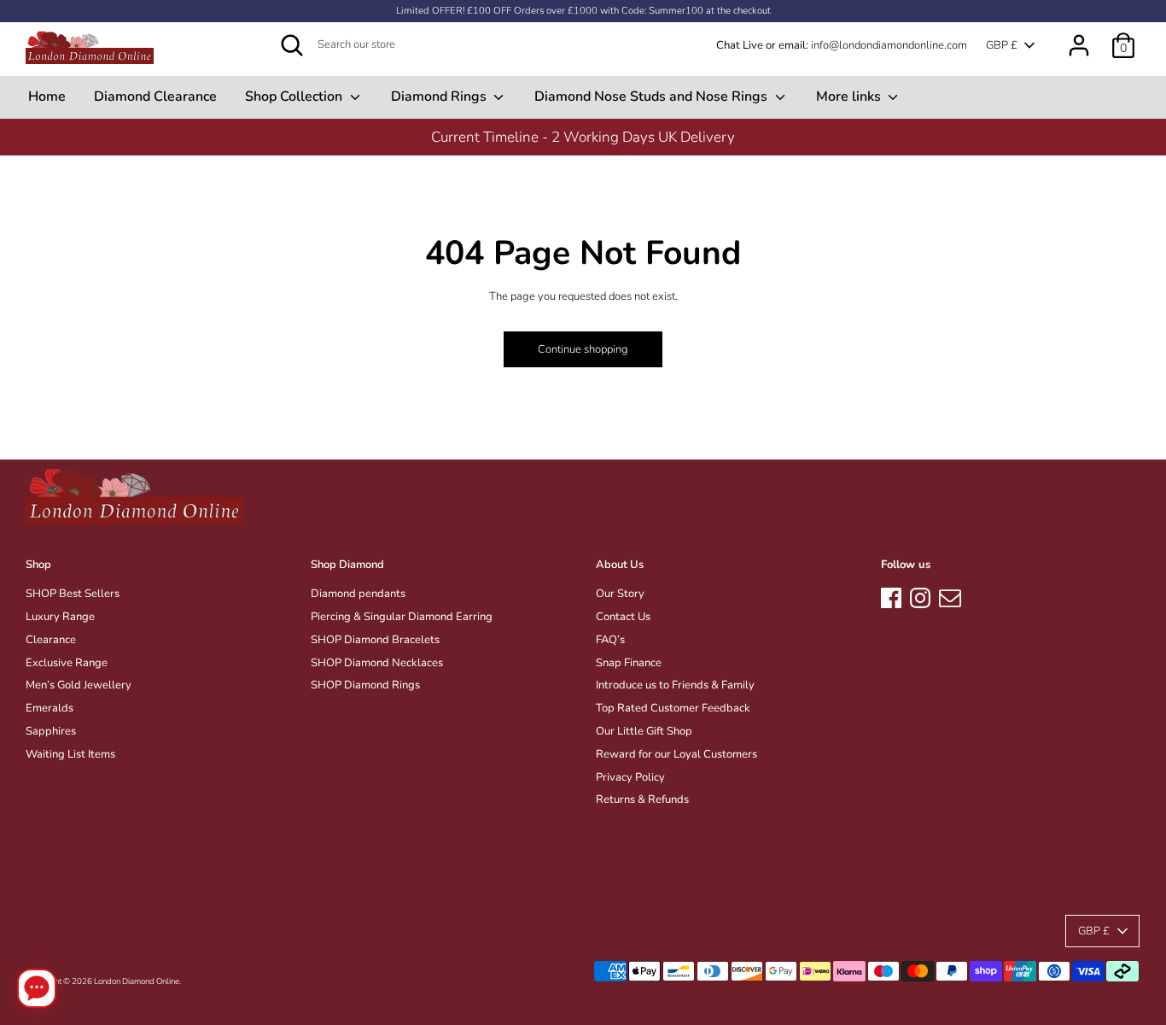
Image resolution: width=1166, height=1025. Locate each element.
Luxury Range (60, 616)
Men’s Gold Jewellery (78, 685)
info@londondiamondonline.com (889, 45)
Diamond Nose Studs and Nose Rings (652, 96)
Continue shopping (583, 349)
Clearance (51, 639)
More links (850, 96)
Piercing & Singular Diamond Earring (402, 616)
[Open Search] (292, 45)
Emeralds (49, 708)
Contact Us (623, 616)
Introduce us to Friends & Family (675, 685)
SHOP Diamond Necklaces (377, 663)
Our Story (620, 593)
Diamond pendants (358, 593)
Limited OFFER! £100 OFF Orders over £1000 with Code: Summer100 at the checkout (583, 10)
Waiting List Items (70, 754)
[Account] (1079, 36)
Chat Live (739, 45)
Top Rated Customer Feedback (673, 708)
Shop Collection (295, 96)
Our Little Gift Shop (644, 731)
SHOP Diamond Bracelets (375, 639)
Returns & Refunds (642, 799)
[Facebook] (891, 595)
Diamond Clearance (155, 96)
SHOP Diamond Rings (365, 685)
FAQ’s (610, 639)
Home (47, 96)
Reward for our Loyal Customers (676, 754)
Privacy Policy (630, 777)
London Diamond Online (136, 981)
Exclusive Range (67, 663)
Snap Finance (629, 663)
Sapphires (51, 731)
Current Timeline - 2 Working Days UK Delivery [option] (583, 137)
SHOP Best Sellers (73, 593)
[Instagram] (920, 595)
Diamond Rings (440, 96)
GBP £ (1001, 45)
